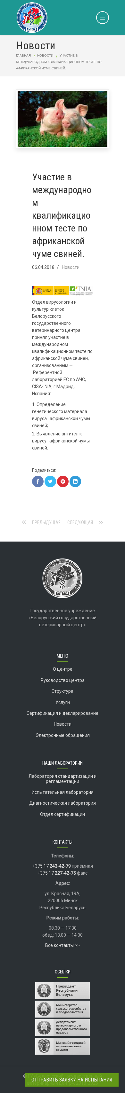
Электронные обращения (63, 735)
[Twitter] (50, 481)
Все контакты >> (62, 945)
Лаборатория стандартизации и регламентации (62, 779)
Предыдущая (46, 522)
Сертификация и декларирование (62, 713)
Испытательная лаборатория (63, 792)
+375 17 (51, 866)
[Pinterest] (63, 481)
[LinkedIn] (75, 481)
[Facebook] (38, 481)
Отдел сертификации (62, 814)
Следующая (80, 522)
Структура (62, 691)
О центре (62, 669)
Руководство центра (63, 680)
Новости (45, 55)
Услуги (62, 702)
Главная (23, 55)
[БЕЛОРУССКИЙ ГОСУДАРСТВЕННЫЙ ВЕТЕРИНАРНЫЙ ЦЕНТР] (62, 17)
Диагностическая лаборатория (62, 803)
